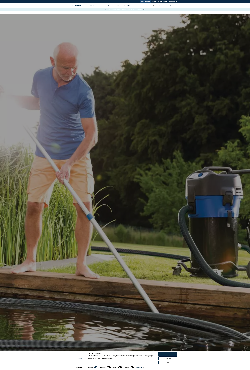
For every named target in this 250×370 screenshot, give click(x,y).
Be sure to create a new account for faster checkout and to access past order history (125, 9)
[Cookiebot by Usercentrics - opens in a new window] (79, 367)
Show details (139, 367)
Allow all (168, 354)
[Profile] (174, 5)
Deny (168, 362)
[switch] (109, 367)
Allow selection (167, 358)
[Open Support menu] (120, 5)
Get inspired (100, 5)
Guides (109, 5)
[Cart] (177, 5)
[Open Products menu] (95, 5)
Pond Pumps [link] (10, 12)
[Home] (79, 5)
